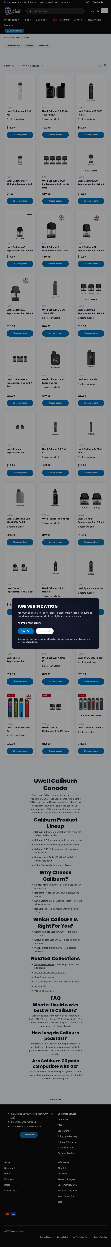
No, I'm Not (45, 631)
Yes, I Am (25, 631)
